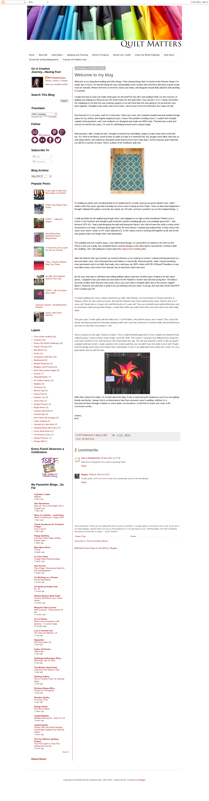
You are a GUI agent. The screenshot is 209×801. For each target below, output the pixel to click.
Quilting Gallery (41, 676)
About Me (43, 55)
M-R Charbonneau (57, 78)
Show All (65, 752)
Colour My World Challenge (147, 55)
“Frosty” (37, 550)
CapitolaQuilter (41, 716)
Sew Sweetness (41, 503)
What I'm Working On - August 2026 (49, 517)
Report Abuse (38, 759)
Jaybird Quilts (41, 725)
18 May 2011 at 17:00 (110, 458)
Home (31, 55)
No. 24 (37, 589)
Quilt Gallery (57, 55)
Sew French (40, 566)
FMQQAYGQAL (41, 377)
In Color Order (41, 556)
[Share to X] (123, 435)
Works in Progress (100, 55)
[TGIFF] (49, 477)
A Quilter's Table (42, 494)
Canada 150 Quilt (42, 411)
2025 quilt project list (42, 642)
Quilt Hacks (169, 55)
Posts (37, 156)
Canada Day (39, 414)
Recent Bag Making (42, 580)
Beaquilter (39, 640)
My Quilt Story (88, 439)
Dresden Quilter (41, 697)
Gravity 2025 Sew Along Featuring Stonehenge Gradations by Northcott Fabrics (49, 729)
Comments (40, 161)
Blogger (141, 780)
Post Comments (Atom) (97, 541)
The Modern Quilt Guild (45, 667)
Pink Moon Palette (41, 709)
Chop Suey (39, 401)
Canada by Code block (44, 424)
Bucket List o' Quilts (122, 55)
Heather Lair (39, 397)
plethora (37, 497)
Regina (84, 474)
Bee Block (38, 350)
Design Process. (41, 438)
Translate (52, 117)
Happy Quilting (41, 536)
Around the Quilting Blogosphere (43, 59)
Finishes (37, 340)
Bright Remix (39, 407)
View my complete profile (56, 84)
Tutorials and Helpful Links (74, 59)
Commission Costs (42, 434)
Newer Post (80, 536)
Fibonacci (38, 387)
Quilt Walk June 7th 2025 (44, 660)
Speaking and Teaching (77, 55)
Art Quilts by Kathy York (46, 586)
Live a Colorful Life (90, 458)
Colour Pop (39, 394)
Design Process (41, 404)
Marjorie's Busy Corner (45, 607)
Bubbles (37, 384)
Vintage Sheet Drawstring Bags (47, 559)
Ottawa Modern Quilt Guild (47, 596)
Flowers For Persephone (44, 690)
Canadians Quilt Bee (43, 357)
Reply (83, 466)
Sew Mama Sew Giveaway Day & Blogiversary (52, 235)
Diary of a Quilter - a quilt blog (49, 515)
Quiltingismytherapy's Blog (47, 658)
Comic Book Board (42, 431)
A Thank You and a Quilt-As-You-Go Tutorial (56, 249)
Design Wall (39, 441)
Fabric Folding (40, 421)
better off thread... (43, 649)
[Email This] (118, 435)
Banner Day (39, 390)
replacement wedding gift (133, 249)
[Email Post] (113, 435)
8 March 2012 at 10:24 (99, 474)
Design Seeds (41, 706)
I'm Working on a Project (46, 577)
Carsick (37, 373)
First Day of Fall (40, 700)
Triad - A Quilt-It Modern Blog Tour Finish (56, 263)
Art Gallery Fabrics (42, 380)
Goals (36, 353)
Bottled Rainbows (41, 363)
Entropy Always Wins (44, 688)
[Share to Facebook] (126, 435)
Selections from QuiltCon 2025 (46, 670)
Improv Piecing (40, 346)
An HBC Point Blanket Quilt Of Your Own (55, 277)
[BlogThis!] (121, 435)
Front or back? (40, 529)
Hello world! (39, 651)
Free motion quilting (43, 336)
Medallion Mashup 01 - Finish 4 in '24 (49, 718)
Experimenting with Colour (45, 428)
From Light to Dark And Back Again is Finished (55, 192)
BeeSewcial (39, 360)
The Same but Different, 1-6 (45, 633)
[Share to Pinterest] (129, 435)
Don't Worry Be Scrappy (44, 417)
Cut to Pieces (40, 619)
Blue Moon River (42, 547)
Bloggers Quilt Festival (44, 367)
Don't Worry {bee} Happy (45, 370)
